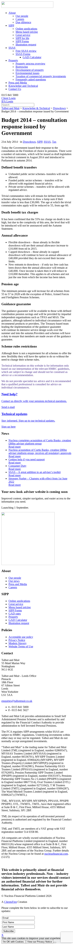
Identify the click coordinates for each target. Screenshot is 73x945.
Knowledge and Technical (23, 85)
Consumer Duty (17, 467)
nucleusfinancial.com (56, 853)
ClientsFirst (10, 901)
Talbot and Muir (10, 108)
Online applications (26, 28)
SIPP (11, 25)
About (12, 12)
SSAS (12, 47)
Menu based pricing (27, 31)
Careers (20, 19)
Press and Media (18, 82)
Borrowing (22, 66)
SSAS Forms (23, 54)
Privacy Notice (17, 640)
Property (13, 60)
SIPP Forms (22, 41)
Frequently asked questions (31, 79)
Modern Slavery (18, 643)
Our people (22, 15)
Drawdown (59, 108)
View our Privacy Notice (39, 941)
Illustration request (26, 44)
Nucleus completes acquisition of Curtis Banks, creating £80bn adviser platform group (40, 443)
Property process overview (30, 63)
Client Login (8, 98)
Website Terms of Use (21, 646)
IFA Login (7, 101)
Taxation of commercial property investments (41, 76)
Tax (54, 141)
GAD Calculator (32, 57)
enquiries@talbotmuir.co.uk (16, 700)
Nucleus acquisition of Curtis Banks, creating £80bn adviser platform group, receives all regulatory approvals (40, 453)
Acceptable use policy (21, 636)
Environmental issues (27, 73)
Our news (14, 580)
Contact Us (15, 88)
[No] (54, 942)
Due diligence (23, 22)
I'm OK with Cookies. (13, 941)
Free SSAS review (26, 50)
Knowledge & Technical (36, 108)
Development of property (30, 69)
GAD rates (15, 613)
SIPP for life (22, 38)
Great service (23, 35)
